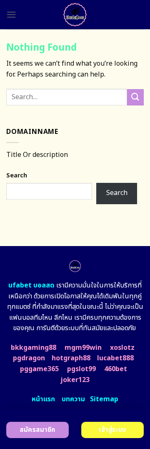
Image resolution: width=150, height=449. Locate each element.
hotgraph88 (71, 358)
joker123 (75, 380)
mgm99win (83, 348)
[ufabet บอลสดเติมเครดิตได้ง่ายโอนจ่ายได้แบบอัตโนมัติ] (75, 14)
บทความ (73, 399)
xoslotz (122, 348)
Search (16, 175)
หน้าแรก (43, 399)
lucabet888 (115, 358)
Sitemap (104, 399)
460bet (115, 369)
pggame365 (39, 369)
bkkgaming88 (33, 348)
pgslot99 (81, 369)
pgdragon (29, 358)
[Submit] (135, 97)
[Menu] (11, 14)
